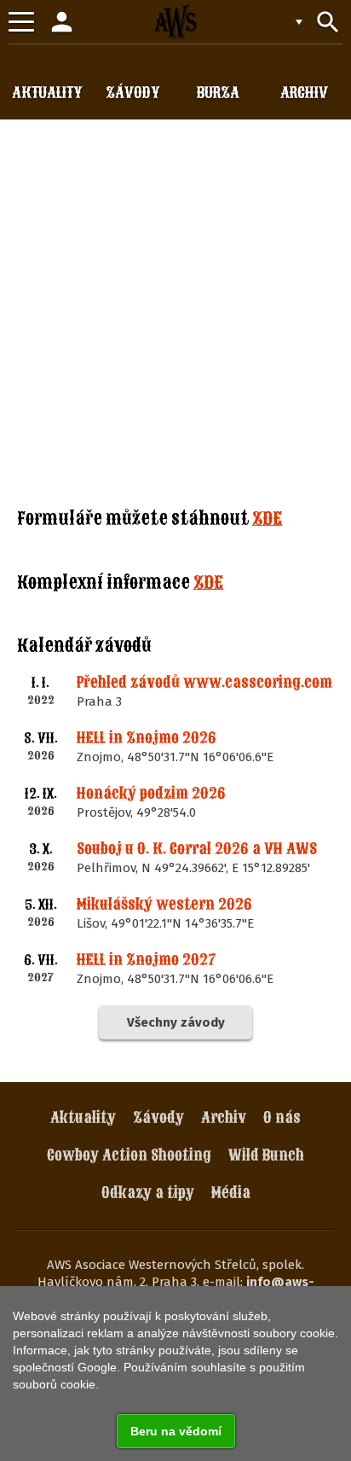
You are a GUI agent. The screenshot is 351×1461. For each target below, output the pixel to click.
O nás (282, 1117)
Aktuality (83, 1117)
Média (230, 1192)
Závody (158, 1117)
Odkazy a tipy (147, 1192)
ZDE (267, 518)
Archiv (223, 1117)
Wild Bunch (266, 1155)
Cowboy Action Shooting (129, 1155)
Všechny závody (176, 1022)
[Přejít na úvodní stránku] (175, 21)
